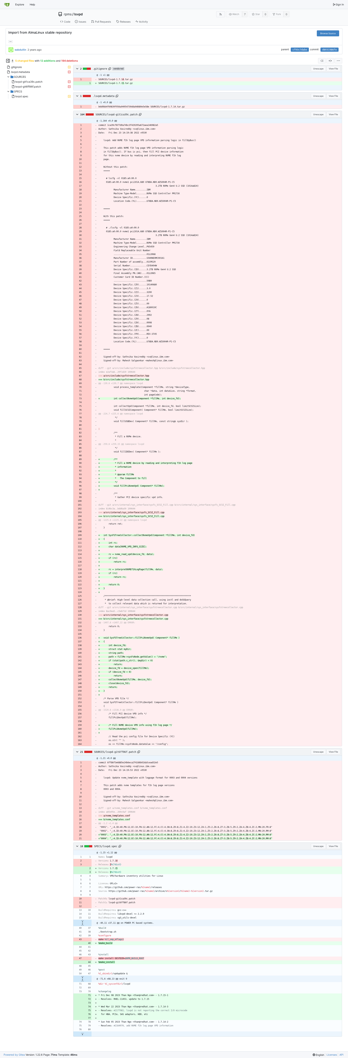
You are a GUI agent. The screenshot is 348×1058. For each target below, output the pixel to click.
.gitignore (100, 68)
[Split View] (330, 60)
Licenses (332, 1054)
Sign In (340, 4)
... (10, 41)
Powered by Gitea (14, 1054)
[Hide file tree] (8, 61)
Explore (19, 4)
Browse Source (328, 33)
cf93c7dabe (300, 49)
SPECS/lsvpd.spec (105, 846)
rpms (68, 14)
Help (32, 4)
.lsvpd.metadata (103, 96)
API (341, 1054)
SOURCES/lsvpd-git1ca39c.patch (117, 114)
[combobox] (322, 60)
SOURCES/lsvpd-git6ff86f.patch (115, 751)
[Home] (7, 4)
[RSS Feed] (220, 14)
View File (333, 68)
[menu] (338, 60)
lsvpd (78, 14)
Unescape (318, 68)
